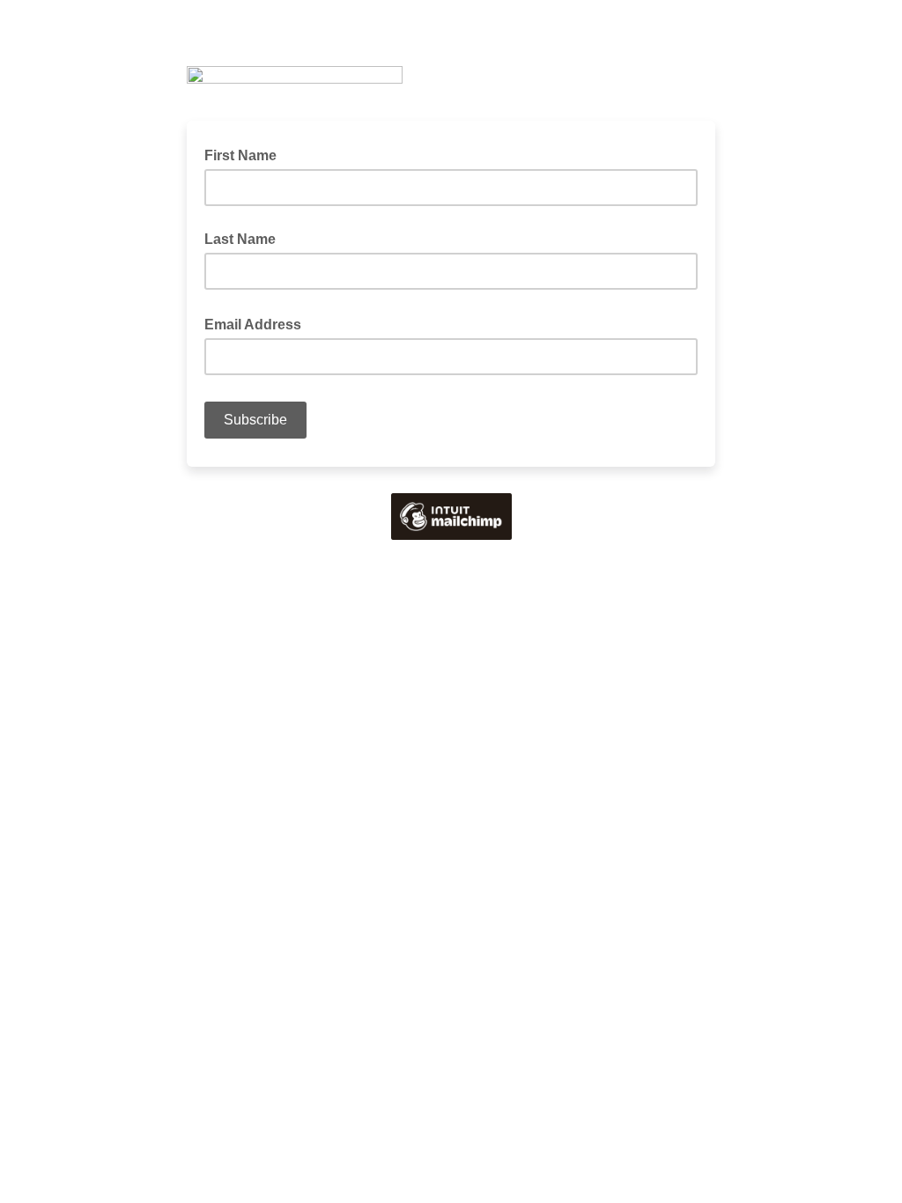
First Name (240, 155)
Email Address (258, 323)
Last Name (240, 239)
